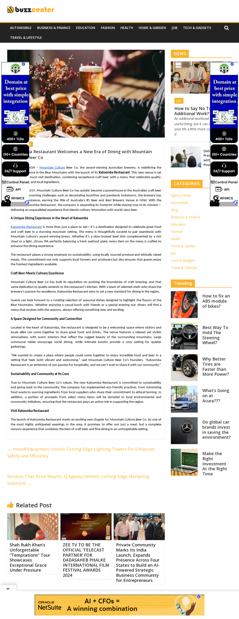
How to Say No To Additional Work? (192, 111)
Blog (174, 210)
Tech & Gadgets (197, 27)
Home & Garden (152, 27)
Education (85, 27)
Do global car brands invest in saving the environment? (216, 429)
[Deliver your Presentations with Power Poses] (186, 149)
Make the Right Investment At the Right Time (214, 463)
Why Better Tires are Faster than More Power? (215, 366)
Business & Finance (53, 27)
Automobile (21, 27)
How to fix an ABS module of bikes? (216, 301)
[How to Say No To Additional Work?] (201, 64)
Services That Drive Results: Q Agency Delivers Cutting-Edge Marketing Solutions (78, 480)
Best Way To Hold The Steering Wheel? (215, 335)
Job (174, 27)
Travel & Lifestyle (26, 37)
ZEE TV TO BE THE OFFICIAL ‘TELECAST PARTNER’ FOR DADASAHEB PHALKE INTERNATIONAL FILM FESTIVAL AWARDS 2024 (86, 560)
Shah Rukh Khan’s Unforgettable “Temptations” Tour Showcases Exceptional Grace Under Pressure (30, 557)
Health (126, 27)
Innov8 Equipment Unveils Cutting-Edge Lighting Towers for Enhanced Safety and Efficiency (81, 452)
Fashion (108, 27)
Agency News (181, 195)
